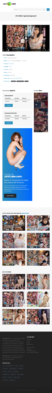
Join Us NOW (10, 195)
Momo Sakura (16, 377)
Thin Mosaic (12, 78)
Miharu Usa (13, 374)
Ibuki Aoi (4, 377)
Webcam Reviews (31, 347)
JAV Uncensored (9, 365)
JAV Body (21, 365)
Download (8, 105)
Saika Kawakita (20, 374)
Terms (28, 341)
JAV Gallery (5, 368)
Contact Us (29, 339)
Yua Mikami (20, 368)
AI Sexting (29, 349)
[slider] (24, 50)
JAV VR (9, 371)
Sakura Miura (12, 380)
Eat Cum (26, 81)
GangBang (13, 81)
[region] (26, 38)
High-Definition (18, 78)
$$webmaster (30, 344)
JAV (4, 365)
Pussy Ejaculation (20, 81)
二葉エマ (10, 66)
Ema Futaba (11, 63)
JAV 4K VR (10, 377)
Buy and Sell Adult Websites (33, 352)
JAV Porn (4, 371)
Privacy (28, 342)
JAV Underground (12, 368)
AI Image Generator (31, 350)
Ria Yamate (5, 380)
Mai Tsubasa (15, 371)
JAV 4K (16, 365)
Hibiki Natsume (6, 374)
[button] (45, 50)
